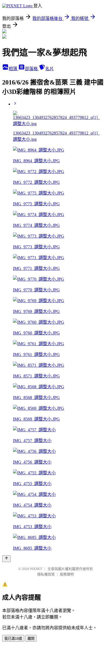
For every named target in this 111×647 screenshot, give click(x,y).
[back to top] (6, 558)
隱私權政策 (46, 574)
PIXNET (36, 569)
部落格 (32, 68)
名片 (49, 68)
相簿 (13, 68)
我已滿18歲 (13, 639)
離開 (30, 639)
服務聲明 (67, 574)
